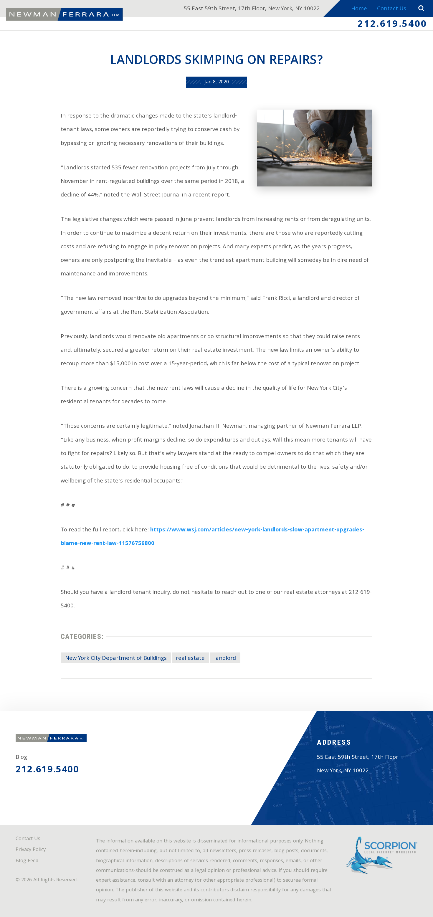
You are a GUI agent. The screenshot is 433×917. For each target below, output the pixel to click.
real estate (190, 658)
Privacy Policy (31, 850)
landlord (225, 658)
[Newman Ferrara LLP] (64, 14)
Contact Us (391, 9)
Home (359, 9)
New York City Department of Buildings (116, 658)
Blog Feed (27, 861)
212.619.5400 (392, 25)
